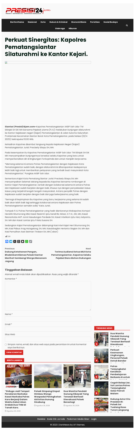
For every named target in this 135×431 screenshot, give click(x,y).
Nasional (32, 22)
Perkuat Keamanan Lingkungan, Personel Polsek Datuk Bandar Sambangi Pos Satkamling (101, 356)
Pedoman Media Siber (78, 419)
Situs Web (10, 334)
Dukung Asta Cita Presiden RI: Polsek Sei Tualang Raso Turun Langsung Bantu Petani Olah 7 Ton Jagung (101, 405)
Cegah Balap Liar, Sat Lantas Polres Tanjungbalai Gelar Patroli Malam (101, 388)
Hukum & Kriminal (58, 22)
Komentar (11, 278)
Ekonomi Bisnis (78, 22)
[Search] (127, 25)
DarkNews (64, 424)
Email (8, 324)
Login (94, 419)
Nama (9, 314)
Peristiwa (95, 22)
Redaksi (41, 419)
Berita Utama (17, 22)
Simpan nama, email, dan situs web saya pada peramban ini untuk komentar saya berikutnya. (47, 346)
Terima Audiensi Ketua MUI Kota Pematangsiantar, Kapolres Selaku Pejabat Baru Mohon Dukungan (71, 253)
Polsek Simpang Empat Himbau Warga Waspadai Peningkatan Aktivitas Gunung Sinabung (47, 376)
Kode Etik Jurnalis (56, 419)
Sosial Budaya (110, 22)
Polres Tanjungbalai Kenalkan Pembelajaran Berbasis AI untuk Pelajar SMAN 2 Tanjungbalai (101, 372)
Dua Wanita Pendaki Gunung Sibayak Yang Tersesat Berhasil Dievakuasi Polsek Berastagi (77, 376)
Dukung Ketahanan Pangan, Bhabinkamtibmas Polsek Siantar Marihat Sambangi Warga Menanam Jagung (26, 255)
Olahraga (60, 28)
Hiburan (73, 28)
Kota (43, 22)
